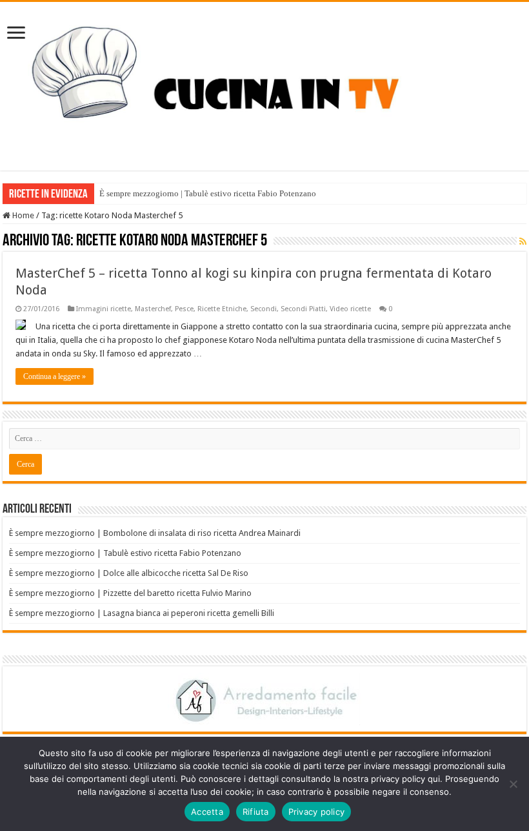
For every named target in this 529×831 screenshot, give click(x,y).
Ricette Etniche (221, 309)
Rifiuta (256, 811)
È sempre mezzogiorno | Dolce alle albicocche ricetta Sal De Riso (128, 573)
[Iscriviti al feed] (522, 241)
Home (22, 215)
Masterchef (153, 309)
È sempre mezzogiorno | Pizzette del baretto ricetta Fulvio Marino (130, 593)
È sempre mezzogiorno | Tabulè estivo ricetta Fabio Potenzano (207, 193)
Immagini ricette (103, 309)
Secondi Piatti (303, 309)
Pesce (184, 309)
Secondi (263, 309)
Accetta (207, 811)
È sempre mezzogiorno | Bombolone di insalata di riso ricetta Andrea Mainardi (155, 533)
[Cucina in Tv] (264, 83)
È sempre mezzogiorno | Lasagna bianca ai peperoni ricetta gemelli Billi (141, 613)
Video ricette (350, 309)
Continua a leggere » (54, 376)
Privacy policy (316, 811)
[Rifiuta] (512, 783)
